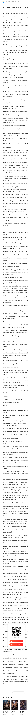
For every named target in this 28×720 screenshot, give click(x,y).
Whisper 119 (22, 714)
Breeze (12, 714)
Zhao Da (4, 714)
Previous (18, 692)
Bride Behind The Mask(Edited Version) (14, 1)
